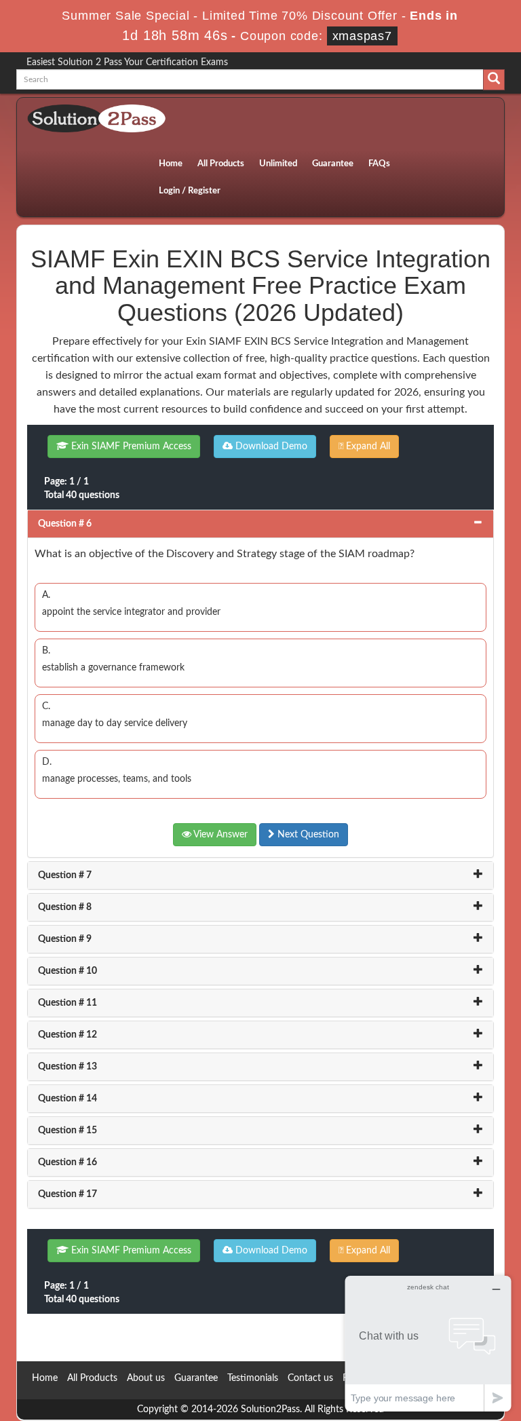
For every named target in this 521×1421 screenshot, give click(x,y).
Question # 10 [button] (67, 971)
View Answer (219, 834)
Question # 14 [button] (67, 1098)
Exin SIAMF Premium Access (130, 446)
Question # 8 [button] (65, 907)
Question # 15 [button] (67, 1130)
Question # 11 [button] (67, 1003)
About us (146, 1378)
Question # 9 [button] (65, 939)
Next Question (307, 834)
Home (170, 163)
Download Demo (270, 446)
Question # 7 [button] (65, 875)
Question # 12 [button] (67, 1035)
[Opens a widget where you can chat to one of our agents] (428, 1343)
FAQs (379, 163)
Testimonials (252, 1378)
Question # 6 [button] (65, 524)
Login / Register (189, 191)
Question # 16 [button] (67, 1162)
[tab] (260, 523)
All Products (220, 163)
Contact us (310, 1378)
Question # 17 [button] (67, 1194)
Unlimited (278, 163)
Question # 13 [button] (67, 1067)
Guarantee (332, 163)
